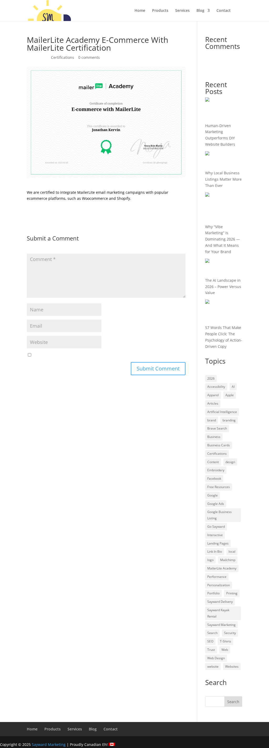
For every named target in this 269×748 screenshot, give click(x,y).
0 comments (89, 57)
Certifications (62, 57)
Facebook (214, 478)
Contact (223, 11)
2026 (211, 378)
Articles (212, 403)
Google (212, 495)
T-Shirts (225, 641)
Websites (232, 666)
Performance (216, 576)
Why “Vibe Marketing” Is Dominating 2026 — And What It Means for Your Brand (222, 239)
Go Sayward (216, 526)
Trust (211, 649)
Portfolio (213, 593)
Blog (200, 11)
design (230, 462)
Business (213, 437)
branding (229, 420)
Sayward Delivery (220, 601)
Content (213, 462)
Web (224, 649)
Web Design (216, 658)
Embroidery (215, 470)
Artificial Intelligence (222, 412)
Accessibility (216, 386)
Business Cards (218, 445)
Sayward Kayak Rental (218, 613)
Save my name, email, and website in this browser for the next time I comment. (103, 355)
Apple (229, 395)
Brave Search (217, 428)
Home (139, 11)
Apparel (213, 395)
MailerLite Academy (221, 568)
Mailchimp (227, 560)
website (213, 666)
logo (210, 560)
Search (212, 633)
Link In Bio (214, 551)
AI (233, 386)
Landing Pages (218, 543)
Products (160, 11)
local (232, 551)
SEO (210, 641)
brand (211, 420)
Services (182, 11)
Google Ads (215, 503)
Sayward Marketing (221, 625)
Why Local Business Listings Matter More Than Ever (223, 179)
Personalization (218, 585)
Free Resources (218, 487)
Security (230, 633)
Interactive (215, 535)
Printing (231, 593)
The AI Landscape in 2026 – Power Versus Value (223, 286)
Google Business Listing (219, 515)
